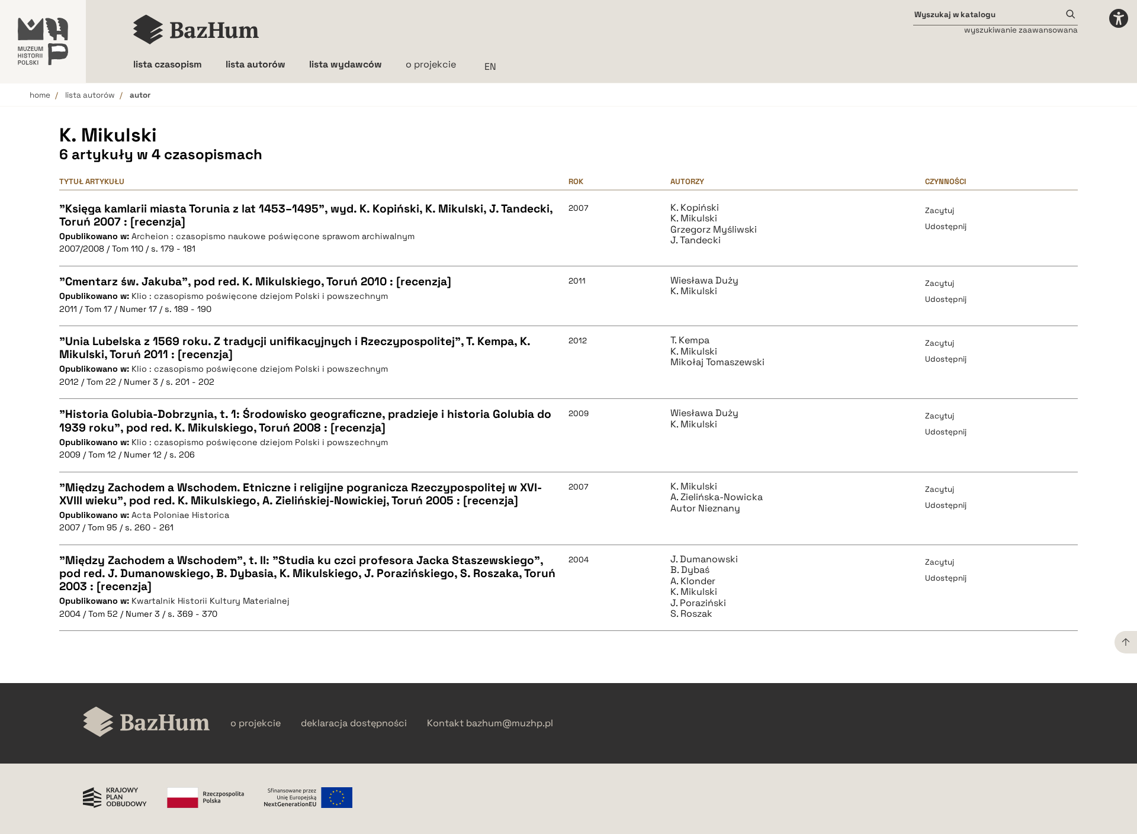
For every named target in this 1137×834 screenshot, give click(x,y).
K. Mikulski (693, 218)
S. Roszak (691, 613)
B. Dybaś (689, 570)
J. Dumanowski (704, 559)
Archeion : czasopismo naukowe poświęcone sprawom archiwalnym (273, 236)
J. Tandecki (695, 240)
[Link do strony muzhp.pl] (43, 41)
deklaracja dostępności (354, 723)
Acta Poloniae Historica (180, 515)
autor (140, 95)
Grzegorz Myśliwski (713, 229)
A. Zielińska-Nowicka (716, 497)
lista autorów (90, 95)
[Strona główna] (196, 29)
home (40, 95)
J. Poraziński (698, 603)
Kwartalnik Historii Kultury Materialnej (210, 600)
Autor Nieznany (705, 508)
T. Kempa (689, 340)
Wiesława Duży (704, 280)
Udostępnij (945, 226)
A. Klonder (692, 581)
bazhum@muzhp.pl (509, 723)
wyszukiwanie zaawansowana (1021, 29)
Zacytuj (939, 210)
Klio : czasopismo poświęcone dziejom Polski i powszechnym (259, 296)
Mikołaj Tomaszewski (717, 362)
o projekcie (431, 64)
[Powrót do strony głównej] (146, 723)
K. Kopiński (694, 207)
